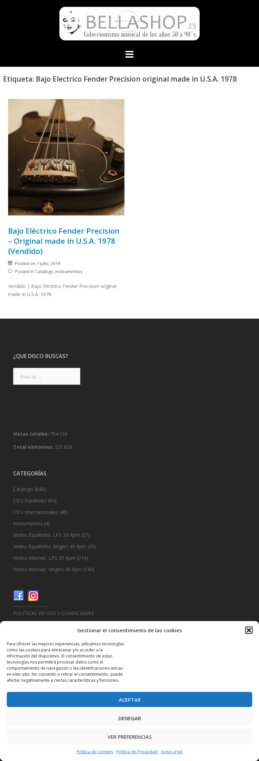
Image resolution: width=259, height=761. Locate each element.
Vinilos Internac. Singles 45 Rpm (47, 569)
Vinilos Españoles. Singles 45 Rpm (49, 546)
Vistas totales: (31, 434)
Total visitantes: (34, 447)
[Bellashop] (129, 25)
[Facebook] (18, 595)
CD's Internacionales (35, 512)
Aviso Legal (171, 752)
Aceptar (130, 699)
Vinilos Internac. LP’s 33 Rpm (44, 558)
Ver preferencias (130, 736)
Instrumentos (69, 271)
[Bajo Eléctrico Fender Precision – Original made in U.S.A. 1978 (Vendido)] (66, 156)
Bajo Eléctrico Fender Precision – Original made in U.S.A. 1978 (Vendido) (63, 241)
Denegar (129, 718)
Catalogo (44, 271)
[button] (249, 630)
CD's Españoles (30, 500)
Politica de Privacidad (136, 752)
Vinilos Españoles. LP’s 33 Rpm (46, 535)
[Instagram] (33, 595)
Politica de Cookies (95, 752)
